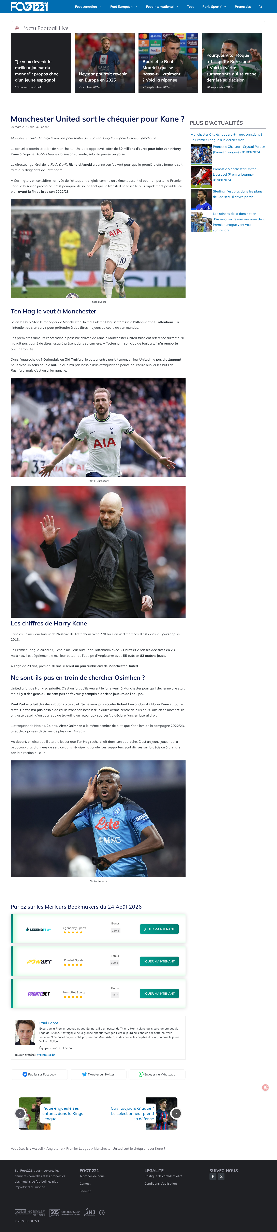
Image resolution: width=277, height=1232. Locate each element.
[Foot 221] (29, 6)
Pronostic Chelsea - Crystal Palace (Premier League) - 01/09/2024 (239, 149)
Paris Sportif (211, 6)
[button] (260, 6)
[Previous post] (20, 1113)
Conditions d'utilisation (161, 1183)
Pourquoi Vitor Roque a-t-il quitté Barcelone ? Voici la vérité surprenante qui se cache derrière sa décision (231, 68)
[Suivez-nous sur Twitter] (221, 1176)
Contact (85, 1183)
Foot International (160, 6)
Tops (190, 6)
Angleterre (54, 1148)
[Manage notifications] (265, 1087)
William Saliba (46, 1055)
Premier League (78, 1148)
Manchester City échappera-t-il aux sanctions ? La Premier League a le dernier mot (226, 137)
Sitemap (85, 1191)
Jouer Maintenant (159, 929)
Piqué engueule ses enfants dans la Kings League (62, 1113)
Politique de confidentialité (163, 1176)
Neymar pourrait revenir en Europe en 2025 (103, 77)
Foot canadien (86, 6)
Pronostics (243, 6)
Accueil (37, 1148)
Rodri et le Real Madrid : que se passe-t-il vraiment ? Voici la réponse (161, 71)
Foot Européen (121, 6)
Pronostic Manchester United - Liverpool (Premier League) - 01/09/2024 (236, 174)
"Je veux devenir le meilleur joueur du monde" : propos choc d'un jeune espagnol (36, 71)
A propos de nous (92, 1176)
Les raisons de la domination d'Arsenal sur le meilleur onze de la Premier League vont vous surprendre (239, 222)
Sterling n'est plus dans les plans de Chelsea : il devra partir (237, 194)
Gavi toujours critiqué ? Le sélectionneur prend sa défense (132, 1113)
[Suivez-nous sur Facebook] (212, 1176)
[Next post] (176, 1113)
